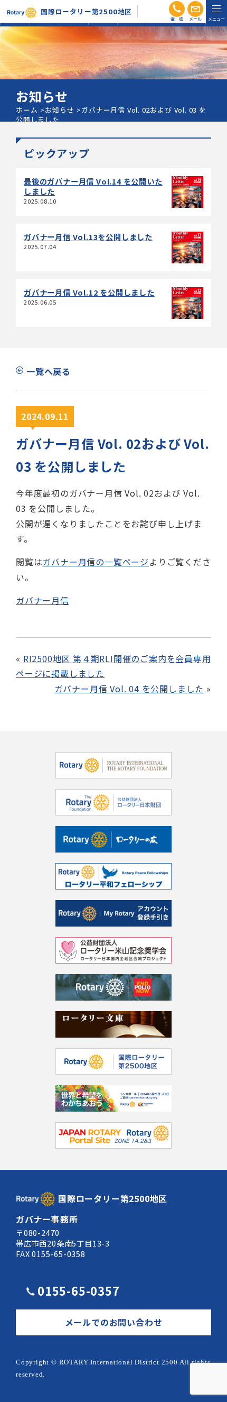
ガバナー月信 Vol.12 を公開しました (89, 292)
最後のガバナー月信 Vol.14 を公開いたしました (93, 186)
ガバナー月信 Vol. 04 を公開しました (129, 688)
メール (195, 9)
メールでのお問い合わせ (114, 1322)
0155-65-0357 (78, 1290)
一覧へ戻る (48, 371)
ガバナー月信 (42, 600)
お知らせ (59, 110)
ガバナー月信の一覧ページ (95, 561)
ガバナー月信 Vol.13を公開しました (88, 236)
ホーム (26, 110)
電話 (177, 9)
